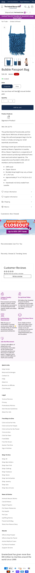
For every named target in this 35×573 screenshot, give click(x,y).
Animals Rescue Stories (9, 498)
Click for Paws (6, 435)
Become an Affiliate (8, 385)
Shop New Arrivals (8, 488)
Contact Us (5, 375)
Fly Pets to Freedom (8, 544)
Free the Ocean (7, 442)
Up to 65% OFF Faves (17, 231)
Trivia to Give (6, 432)
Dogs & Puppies (7, 505)
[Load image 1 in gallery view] (9, 62)
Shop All (4, 459)
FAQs (3, 379)
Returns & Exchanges (8, 372)
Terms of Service (7, 399)
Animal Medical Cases (9, 541)
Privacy (4, 402)
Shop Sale (5, 484)
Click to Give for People (9, 426)
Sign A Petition (7, 448)
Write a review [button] (17, 276)
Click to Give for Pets (8, 422)
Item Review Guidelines (9, 409)
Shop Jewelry (6, 481)
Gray (17, 86)
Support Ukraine (7, 548)
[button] (25, 7)
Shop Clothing (6, 468)
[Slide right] (33, 62)
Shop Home (6, 475)
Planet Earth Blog (7, 521)
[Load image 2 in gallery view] (17, 62)
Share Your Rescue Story (10, 524)
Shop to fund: (14, 12)
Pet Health (5, 511)
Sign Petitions (25, 2)
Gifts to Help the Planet (9, 538)
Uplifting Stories (7, 518)
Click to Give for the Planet (10, 429)
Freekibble (5, 439)
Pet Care (5, 514)
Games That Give (7, 445)
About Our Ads (6, 412)
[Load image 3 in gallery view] (26, 62)
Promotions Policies (8, 405)
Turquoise (7, 86)
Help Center (6, 369)
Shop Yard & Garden (8, 478)
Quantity (4, 98)
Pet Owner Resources (9, 508)
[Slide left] (2, 62)
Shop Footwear (7, 472)
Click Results (6, 388)
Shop (3, 2)
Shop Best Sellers (7, 462)
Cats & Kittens (6, 502)
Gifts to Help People (8, 535)
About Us (5, 382)
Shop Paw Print (7, 465)
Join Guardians (12, 2)
